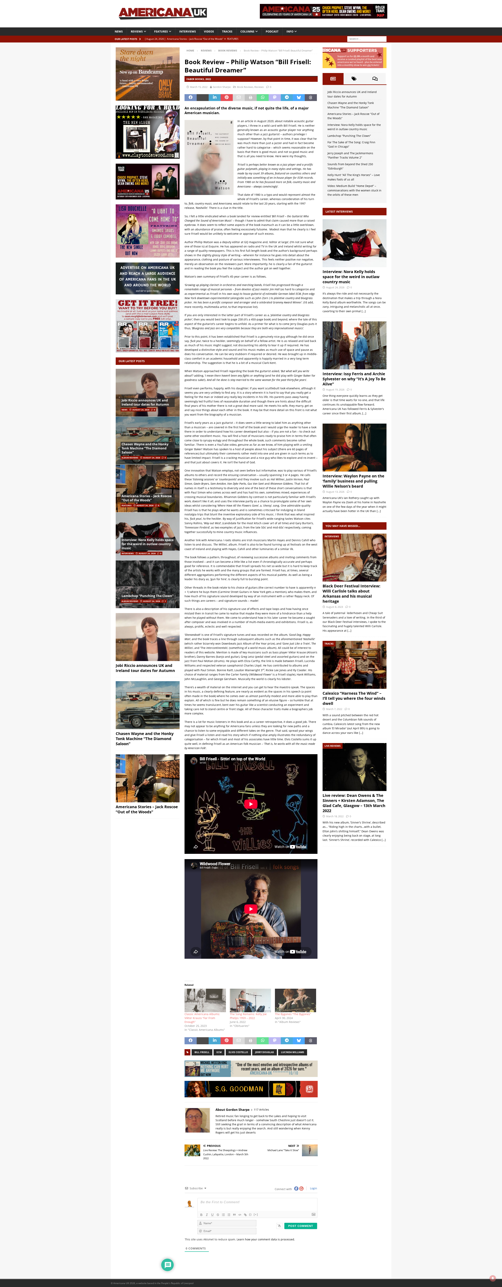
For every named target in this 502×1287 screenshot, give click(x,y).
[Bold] (201, 1214)
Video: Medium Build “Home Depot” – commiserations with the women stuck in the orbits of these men (354, 190)
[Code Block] (240, 1214)
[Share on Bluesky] (299, 97)
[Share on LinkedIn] (215, 97)
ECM (219, 1052)
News (119, 31)
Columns (247, 31)
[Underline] (212, 1214)
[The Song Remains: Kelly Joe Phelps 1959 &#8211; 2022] (250, 1000)
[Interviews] (355, 243)
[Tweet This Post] (203, 97)
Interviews (187, 31)
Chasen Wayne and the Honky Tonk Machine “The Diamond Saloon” (145, 448)
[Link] (245, 1214)
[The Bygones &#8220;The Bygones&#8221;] (295, 1000)
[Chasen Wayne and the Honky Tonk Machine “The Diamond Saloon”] (148, 440)
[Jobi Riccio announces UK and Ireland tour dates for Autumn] (148, 393)
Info (289, 31)
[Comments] (375, 78)
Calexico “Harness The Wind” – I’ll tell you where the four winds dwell (354, 698)
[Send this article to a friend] (239, 97)
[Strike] (218, 1214)
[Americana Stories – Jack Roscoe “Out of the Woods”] (148, 488)
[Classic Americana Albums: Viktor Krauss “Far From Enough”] (205, 1000)
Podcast (272, 31)
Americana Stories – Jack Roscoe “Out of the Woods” (147, 498)
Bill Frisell (202, 1052)
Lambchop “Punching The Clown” (148, 596)
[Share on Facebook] (190, 97)
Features (161, 31)
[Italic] (207, 1214)
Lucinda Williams (292, 1052)
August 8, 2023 (334, 607)
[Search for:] (367, 39)
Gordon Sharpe (222, 87)
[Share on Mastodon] (275, 97)
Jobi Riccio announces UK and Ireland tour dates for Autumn (145, 402)
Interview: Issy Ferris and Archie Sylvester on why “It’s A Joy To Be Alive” (354, 379)
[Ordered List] (223, 1214)
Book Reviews (245, 87)
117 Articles (261, 1109)
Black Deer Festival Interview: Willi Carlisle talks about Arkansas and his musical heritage (351, 593)
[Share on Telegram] (287, 97)
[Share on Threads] (311, 97)
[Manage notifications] (493, 1278)
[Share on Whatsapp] (263, 97)
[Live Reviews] (355, 767)
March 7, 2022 (334, 709)
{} (250, 1214)
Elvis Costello (238, 1052)
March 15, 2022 (198, 87)
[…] (364, 311)
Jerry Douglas (264, 1052)
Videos (209, 31)
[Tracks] (355, 665)
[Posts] (333, 78)
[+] (256, 1214)
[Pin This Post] (227, 97)
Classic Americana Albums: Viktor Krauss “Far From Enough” (202, 1018)
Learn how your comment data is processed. (266, 1239)
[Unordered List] (229, 1214)
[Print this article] (251, 97)
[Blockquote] (234, 1214)
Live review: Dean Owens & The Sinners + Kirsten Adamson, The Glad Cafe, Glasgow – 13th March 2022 (354, 803)
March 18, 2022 (335, 816)
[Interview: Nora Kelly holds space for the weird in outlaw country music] (148, 536)
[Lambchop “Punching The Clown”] (148, 584)
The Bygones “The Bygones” (293, 1014)
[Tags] (354, 78)
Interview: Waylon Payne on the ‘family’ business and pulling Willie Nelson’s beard (353, 481)
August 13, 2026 (335, 491)
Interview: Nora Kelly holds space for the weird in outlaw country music (148, 544)
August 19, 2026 (335, 389)
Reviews (137, 31)
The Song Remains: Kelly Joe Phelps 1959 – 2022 (248, 1016)
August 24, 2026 (140, 409)
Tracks (227, 31)
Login (313, 1188)
